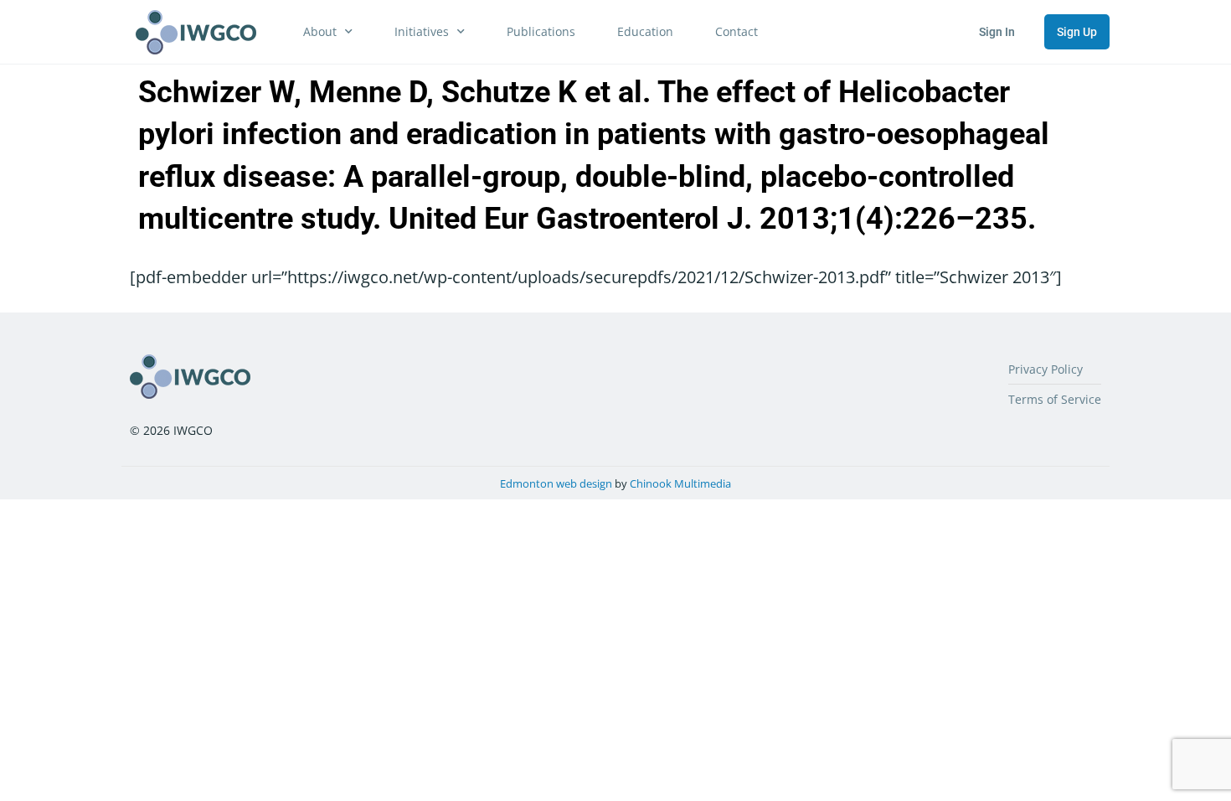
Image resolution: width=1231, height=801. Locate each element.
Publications (541, 31)
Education (645, 31)
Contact (736, 31)
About (320, 31)
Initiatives (421, 31)
